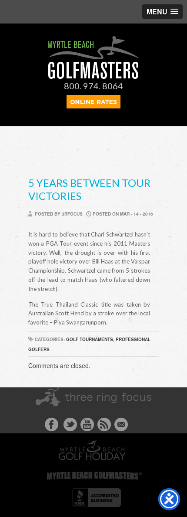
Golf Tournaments (89, 339)
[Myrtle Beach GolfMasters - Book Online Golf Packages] (93, 105)
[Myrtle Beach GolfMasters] (94, 76)
